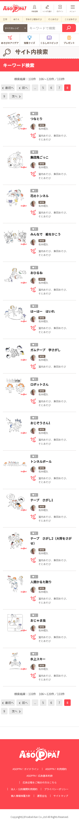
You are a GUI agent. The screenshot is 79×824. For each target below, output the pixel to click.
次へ (15, 96)
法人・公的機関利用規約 (24, 789)
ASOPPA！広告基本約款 (40, 775)
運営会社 (42, 796)
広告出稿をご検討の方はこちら (40, 782)
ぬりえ (16, 19)
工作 (5, 19)
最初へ (9, 88)
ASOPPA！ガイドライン (26, 769)
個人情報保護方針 (20, 796)
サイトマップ (60, 796)
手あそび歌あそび (34, 19)
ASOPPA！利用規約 (56, 769)
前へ (24, 88)
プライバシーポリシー (56, 789)
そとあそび (53, 19)
